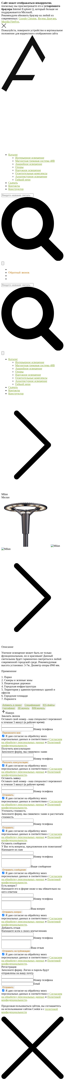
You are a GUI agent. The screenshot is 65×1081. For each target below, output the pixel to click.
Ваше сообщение (41, 866)
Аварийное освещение (28, 164)
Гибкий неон (23, 179)
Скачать (13, 182)
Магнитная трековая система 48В (35, 160)
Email (36, 983)
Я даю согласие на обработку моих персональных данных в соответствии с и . (31, 741)
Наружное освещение (28, 170)
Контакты (14, 185)
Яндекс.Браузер (47, 18)
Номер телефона (43, 729)
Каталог (13, 154)
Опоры (19, 167)
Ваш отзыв (37, 947)
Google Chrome (27, 18)
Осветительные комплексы (31, 173)
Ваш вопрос (38, 908)
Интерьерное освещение (29, 157)
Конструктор (16, 189)
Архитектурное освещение (31, 176)
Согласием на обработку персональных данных (31, 741)
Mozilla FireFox (10, 21)
